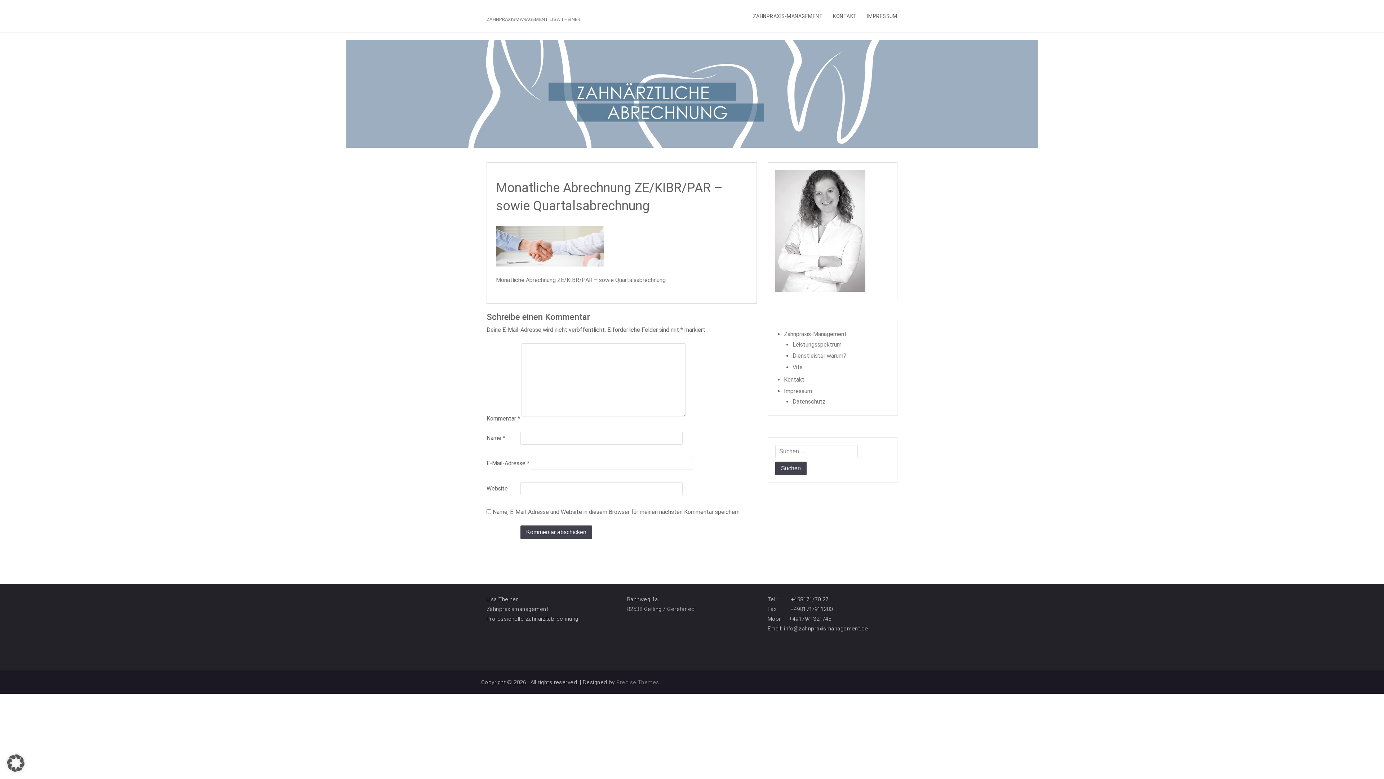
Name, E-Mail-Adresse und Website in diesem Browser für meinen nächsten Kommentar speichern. (617, 512)
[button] (16, 763)
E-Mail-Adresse (508, 463)
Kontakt (845, 16)
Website (497, 488)
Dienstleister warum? (819, 355)
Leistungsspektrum (817, 344)
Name (496, 438)
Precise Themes (637, 682)
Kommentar (503, 418)
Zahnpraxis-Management (788, 16)
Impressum (882, 16)
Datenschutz (809, 401)
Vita (798, 367)
